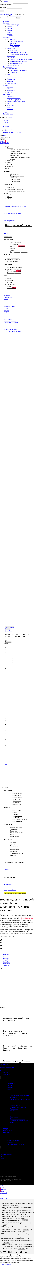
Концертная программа (14, 100)
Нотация (16, 818)
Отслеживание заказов (11, 323)
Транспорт (10, 745)
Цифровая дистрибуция (14, 269)
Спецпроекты (11, 91)
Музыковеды (17, 797)
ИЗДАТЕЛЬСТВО (8, 237)
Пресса (9, 32)
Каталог (9, 76)
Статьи (15, 814)
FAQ (1, 1070)
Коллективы (17, 801)
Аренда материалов (13, 258)
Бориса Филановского (26, 919)
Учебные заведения (16, 827)
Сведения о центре (13, 25)
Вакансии (9, 28)
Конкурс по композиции (14, 653)
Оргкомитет (11, 724)
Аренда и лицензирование (15, 78)
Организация (11, 1084)
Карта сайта (4, 1064)
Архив (8, 107)
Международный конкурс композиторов (18, 154)
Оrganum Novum (15, 152)
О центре (6, 23)
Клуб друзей (11, 672)
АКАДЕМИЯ (6, 168)
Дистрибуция (11, 80)
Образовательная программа (16, 101)
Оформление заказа (6, 1155)
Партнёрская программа (14, 267)
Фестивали (16, 803)
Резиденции (14, 846)
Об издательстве (12, 69)
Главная (9, 279)
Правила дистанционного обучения (21, 59)
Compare (7, 629)
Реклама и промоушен (14, 273)
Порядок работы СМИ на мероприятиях (19, 732)
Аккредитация (11, 730)
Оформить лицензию (13, 260)
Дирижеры (16, 799)
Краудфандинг (8, 1130)
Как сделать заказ (9, 306)
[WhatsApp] (17, 948)
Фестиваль (6, 94)
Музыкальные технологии (18, 52)
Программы (13, 829)
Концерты (10, 647)
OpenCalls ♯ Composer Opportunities (15, 893)
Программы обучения (16, 41)
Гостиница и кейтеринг (14, 743)
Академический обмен (17, 833)
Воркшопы (13, 851)
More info (8, 1264)
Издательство (7, 67)
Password (3, 7)
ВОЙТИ (6, 234)
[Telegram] (17, 945)
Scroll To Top (4, 1198)
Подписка (10, 1142)
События (12, 58)
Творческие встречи (13, 651)
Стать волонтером (9, 771)
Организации (17, 804)
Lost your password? (6, 14)
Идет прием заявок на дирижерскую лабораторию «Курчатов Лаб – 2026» (15, 1033)
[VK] (17, 943)
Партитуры (17, 810)
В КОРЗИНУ (17, 1218)
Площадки (10, 720)
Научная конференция (20, 662)
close (6, 1)
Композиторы (17, 793)
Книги (15, 812)
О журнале (10, 87)
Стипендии (13, 831)
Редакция (10, 81)
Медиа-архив (17, 821)
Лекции (15, 659)
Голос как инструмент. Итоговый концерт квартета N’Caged (16, 1062)
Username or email (6, 4)
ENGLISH (6, 21)
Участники (10, 649)
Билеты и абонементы (13, 98)
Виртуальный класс (13, 65)
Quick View (8, 631)
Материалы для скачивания (15, 734)
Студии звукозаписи (16, 853)
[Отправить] (17, 951)
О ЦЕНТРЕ (6, 146)
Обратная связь (15, 47)
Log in (2, 11)
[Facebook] (17, 940)
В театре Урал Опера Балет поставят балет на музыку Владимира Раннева (18, 1048)
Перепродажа (14, 271)
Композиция (13, 50)
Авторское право (12, 261)
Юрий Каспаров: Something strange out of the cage (17, 635)
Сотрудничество (15, 45)
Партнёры (10, 30)
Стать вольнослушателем (11, 773)
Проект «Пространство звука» (20, 150)
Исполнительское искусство (19, 54)
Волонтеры (10, 105)
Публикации (13, 72)
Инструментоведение (20, 819)
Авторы (9, 74)
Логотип (9, 34)
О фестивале (11, 96)
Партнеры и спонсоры (14, 668)
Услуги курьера (8, 319)
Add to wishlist (9, 627)
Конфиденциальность (10, 330)
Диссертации (17, 816)
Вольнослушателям (16, 63)
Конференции (14, 836)
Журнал (5, 85)
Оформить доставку (10, 321)
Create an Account (15, 16)
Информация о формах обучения (20, 1099)
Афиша (11, 288)
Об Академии (11, 39)
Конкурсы (13, 842)
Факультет (13, 43)
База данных (7, 1132)
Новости (9, 92)
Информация (11, 56)
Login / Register (8, 114)
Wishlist (5, 112)
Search (18, 18)
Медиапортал (8, 884)
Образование (11, 48)
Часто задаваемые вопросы (18, 61)
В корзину (8, 642)
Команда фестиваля (13, 722)
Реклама (9, 741)
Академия (6, 37)
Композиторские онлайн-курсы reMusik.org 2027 (16, 1019)
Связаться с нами (9, 784)
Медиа (9, 199)
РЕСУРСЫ (6, 787)
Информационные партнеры (16, 670)
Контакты (10, 36)
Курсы (12, 834)
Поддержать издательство (18, 70)
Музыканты (17, 795)
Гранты (12, 844)
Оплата (6, 308)
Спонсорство (11, 740)
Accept (2, 1264)
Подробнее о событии (7, 936)
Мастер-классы (18, 660)
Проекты (9, 27)
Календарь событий (10, 890)
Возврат (6, 310)
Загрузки (6, 312)
